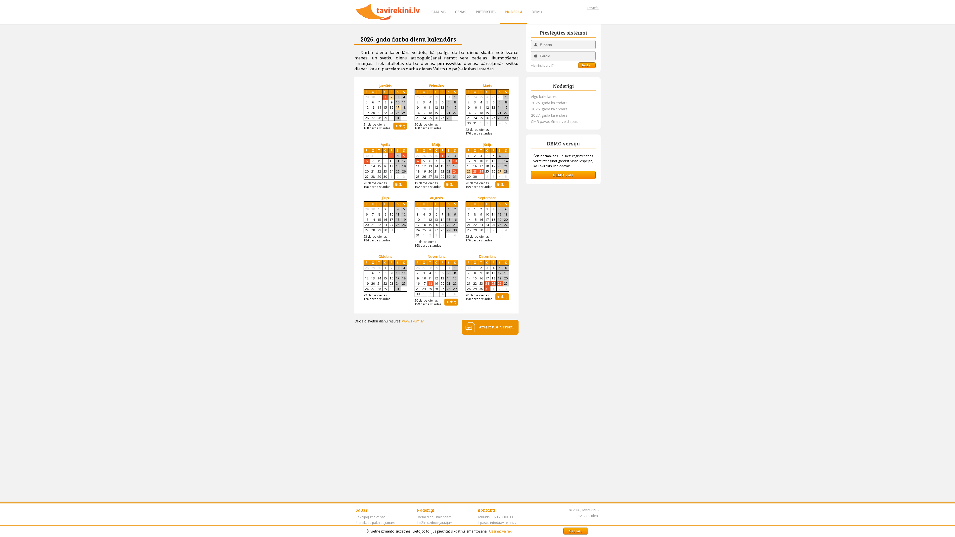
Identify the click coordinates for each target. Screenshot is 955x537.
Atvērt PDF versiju (496, 326)
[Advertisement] (563, 263)
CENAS (460, 11)
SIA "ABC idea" (588, 515)
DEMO (536, 11)
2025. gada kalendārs (549, 102)
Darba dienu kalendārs (434, 517)
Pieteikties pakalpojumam (375, 522)
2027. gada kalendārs (549, 115)
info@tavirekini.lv (503, 522)
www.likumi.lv (413, 321)
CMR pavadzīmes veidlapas (554, 121)
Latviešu (593, 7)
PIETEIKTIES (486, 11)
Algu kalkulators (544, 96)
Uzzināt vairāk (500, 531)
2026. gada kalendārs (549, 108)
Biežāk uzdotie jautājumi (435, 522)
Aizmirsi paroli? (542, 65)
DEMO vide (563, 175)
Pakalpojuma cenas (370, 517)
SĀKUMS (438, 11)
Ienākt (587, 65)
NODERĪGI (513, 11)
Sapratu (576, 531)
